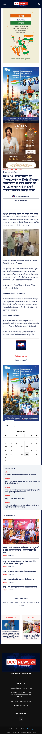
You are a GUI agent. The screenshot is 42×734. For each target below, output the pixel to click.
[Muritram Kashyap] (14, 196)
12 (16, 447)
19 (16, 450)
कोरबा (11, 169)
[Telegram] (23, 206)
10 (6, 447)
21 (27, 450)
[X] (19, 206)
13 (22, 447)
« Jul (4, 461)
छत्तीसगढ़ (5, 169)
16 (36, 447)
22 (32, 450)
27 (22, 454)
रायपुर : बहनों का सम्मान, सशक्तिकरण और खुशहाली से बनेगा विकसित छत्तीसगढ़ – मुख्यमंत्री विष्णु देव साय (21, 550)
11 (11, 447)
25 (11, 454)
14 (27, 447)
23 (36, 450)
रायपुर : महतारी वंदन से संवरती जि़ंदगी (15, 498)
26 (16, 454)
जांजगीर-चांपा (18, 169)
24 (6, 454)
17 (6, 450)
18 (11, 450)
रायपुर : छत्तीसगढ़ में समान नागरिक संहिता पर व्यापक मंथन (19, 571)
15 (32, 447)
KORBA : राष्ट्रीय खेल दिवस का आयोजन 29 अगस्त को (20, 475)
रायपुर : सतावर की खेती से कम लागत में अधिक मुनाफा (18, 579)
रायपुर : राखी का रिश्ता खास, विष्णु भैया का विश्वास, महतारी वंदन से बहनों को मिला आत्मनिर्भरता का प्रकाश (22, 506)
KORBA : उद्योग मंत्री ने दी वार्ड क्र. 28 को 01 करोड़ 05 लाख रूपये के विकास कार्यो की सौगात (31, 636)
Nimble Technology (28, 729)
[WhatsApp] (28, 206)
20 (22, 450)
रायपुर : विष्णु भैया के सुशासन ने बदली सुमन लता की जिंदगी (20, 587)
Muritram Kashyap (23, 196)
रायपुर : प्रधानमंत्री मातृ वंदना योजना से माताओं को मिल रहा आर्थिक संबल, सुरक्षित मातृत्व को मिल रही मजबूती (22, 491)
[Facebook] (14, 206)
